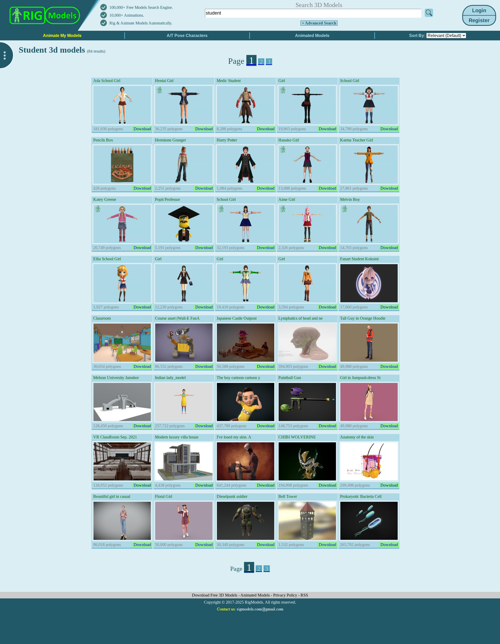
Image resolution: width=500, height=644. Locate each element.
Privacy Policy (285, 595)
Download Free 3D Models (215, 595)
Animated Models (255, 595)
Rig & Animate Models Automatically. (140, 23)
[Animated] (159, 90)
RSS (304, 595)
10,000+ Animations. (126, 15)
